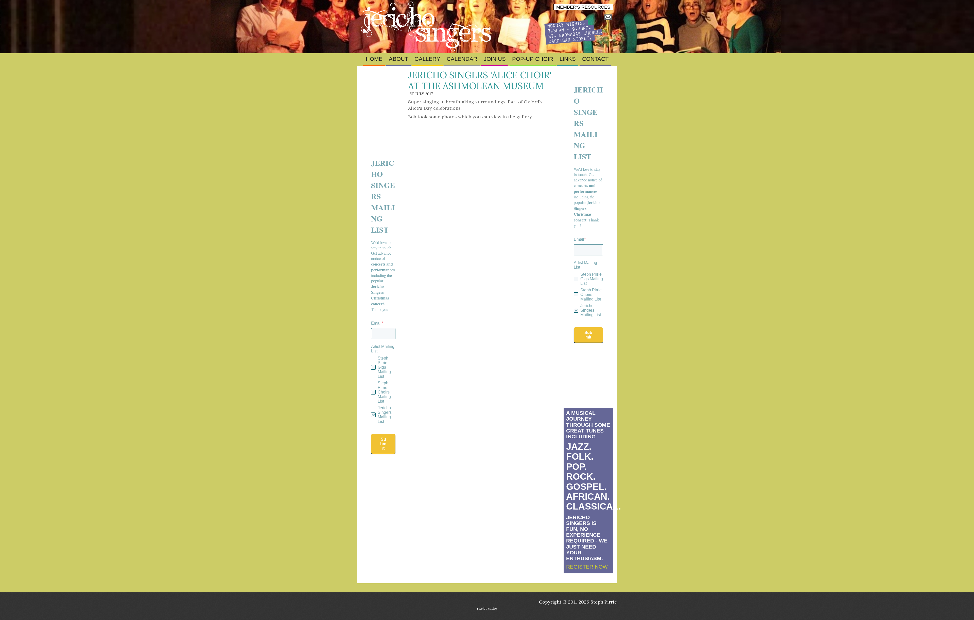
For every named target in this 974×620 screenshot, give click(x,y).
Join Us (495, 59)
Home (374, 59)
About (398, 59)
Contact (595, 59)
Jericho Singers (427, 26)
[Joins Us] (573, 43)
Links (568, 59)
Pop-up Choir (532, 59)
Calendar (462, 59)
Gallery (427, 59)
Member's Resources (583, 7)
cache (492, 608)
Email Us (608, 17)
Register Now (587, 567)
